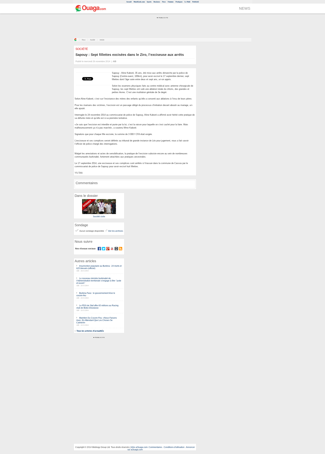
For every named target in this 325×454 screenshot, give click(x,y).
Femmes (171, 2)
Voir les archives (115, 231)
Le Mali (187, 2)
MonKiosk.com (139, 2)
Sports (149, 2)
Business (157, 2)
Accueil (129, 2)
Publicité (195, 2)
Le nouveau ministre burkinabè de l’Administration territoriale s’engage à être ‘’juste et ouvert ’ (98, 280)
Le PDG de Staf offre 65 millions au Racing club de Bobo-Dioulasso (97, 306)
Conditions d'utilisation (174, 447)
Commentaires (155, 447)
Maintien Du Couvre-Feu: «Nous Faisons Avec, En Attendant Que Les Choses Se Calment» (96, 320)
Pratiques (179, 2)
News (164, 2)
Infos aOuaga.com (139, 447)
